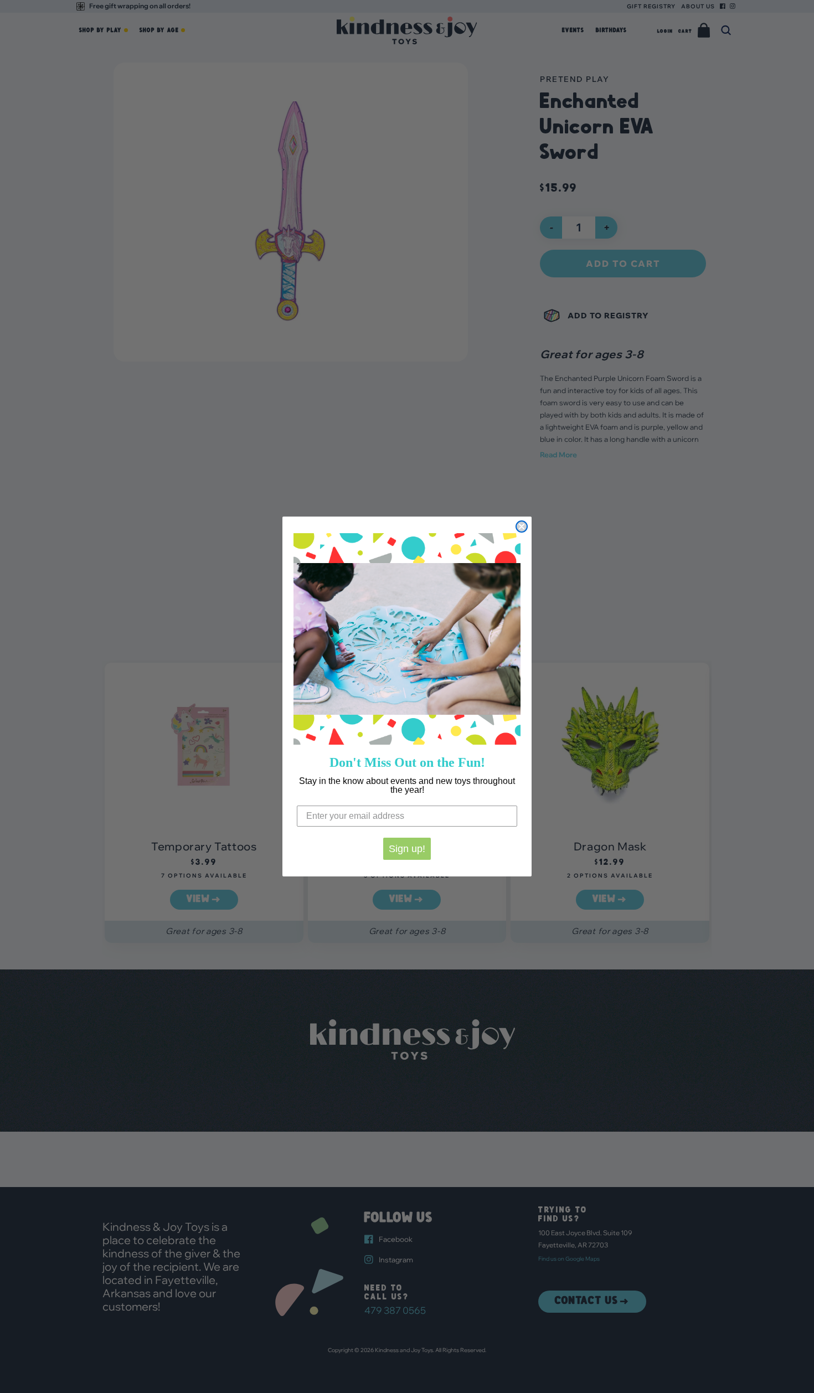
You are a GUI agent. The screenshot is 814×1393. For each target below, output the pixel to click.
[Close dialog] (521, 526)
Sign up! (407, 848)
